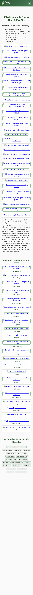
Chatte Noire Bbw (23, 459)
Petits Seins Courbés (21, 447)
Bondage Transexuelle (16, 462)
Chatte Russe (27, 450)
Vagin (27, 462)
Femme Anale (10, 472)
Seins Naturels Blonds (11, 459)
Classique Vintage (17, 465)
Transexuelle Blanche (21, 472)
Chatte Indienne (6, 465)
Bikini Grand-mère (11, 469)
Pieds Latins (5, 462)
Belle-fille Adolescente (22, 456)
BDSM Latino (27, 465)
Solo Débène (10, 447)
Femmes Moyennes (22, 469)
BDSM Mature (18, 450)
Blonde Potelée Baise (7, 450)
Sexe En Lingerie (10, 456)
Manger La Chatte (11, 453)
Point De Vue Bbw (22, 453)
